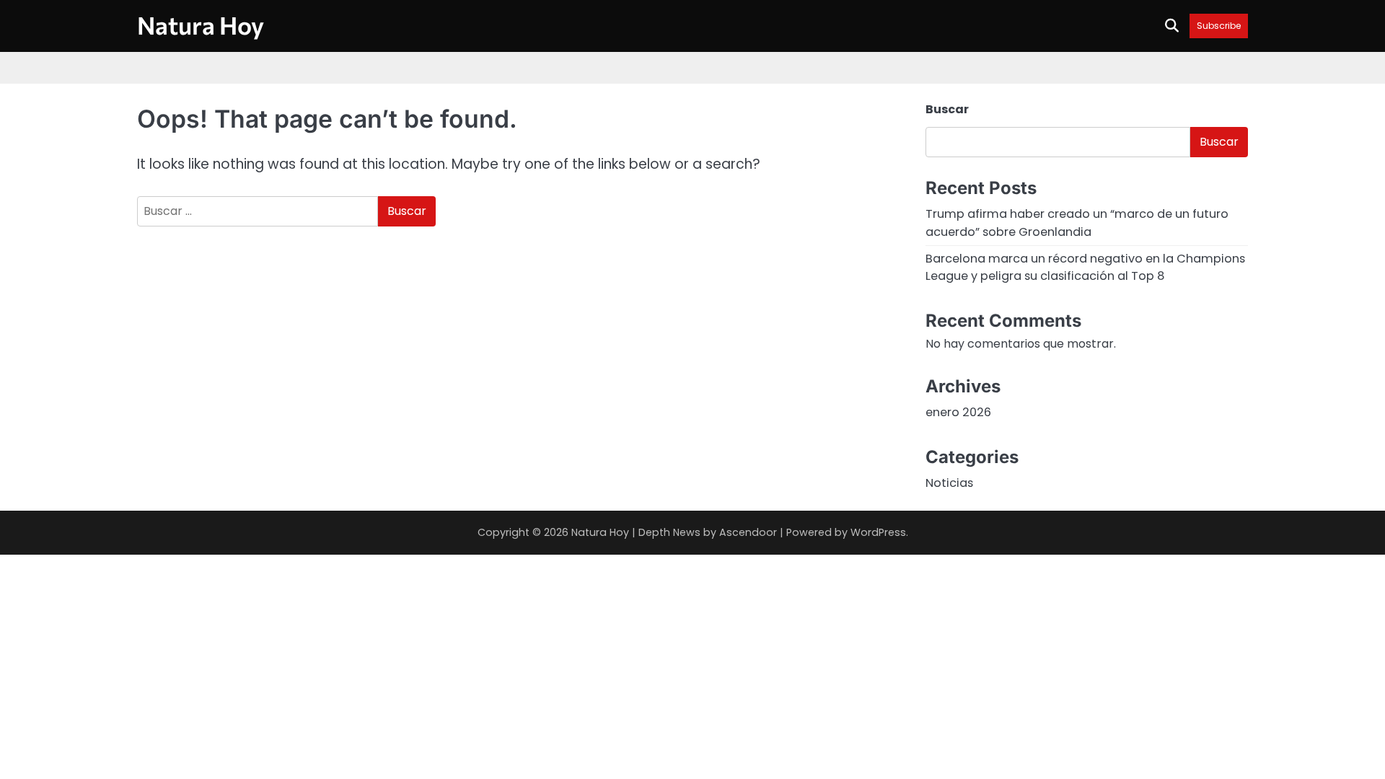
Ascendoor (748, 532)
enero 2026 (958, 412)
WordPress (878, 532)
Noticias (949, 483)
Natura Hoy (200, 25)
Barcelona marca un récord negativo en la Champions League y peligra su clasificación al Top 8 (1085, 267)
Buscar (947, 109)
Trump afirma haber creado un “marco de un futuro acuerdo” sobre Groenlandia (1076, 222)
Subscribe (1219, 25)
